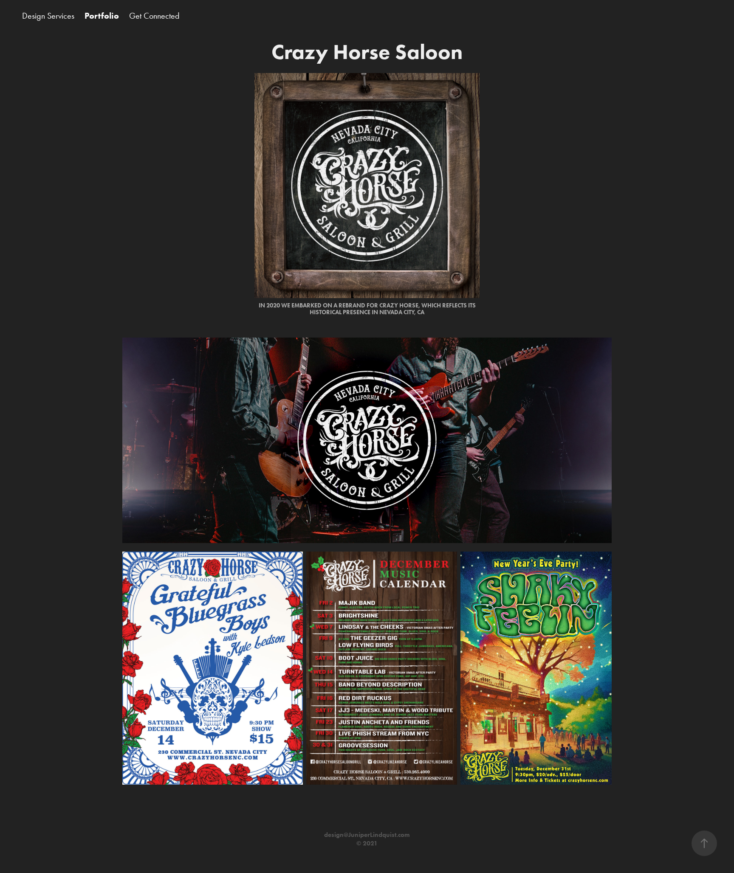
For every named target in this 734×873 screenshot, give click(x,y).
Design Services (48, 16)
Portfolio (102, 16)
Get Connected (154, 16)
